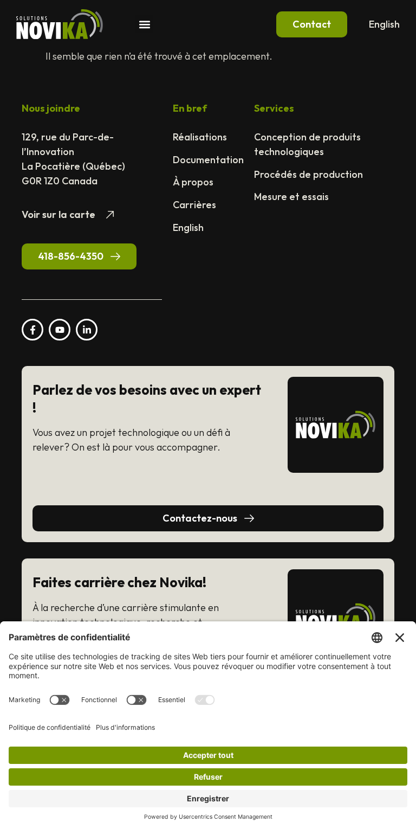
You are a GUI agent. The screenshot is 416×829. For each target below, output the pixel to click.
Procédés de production (308, 174)
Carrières (194, 204)
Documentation (208, 159)
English (384, 24)
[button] (144, 24)
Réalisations (200, 137)
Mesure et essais (291, 196)
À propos (193, 182)
